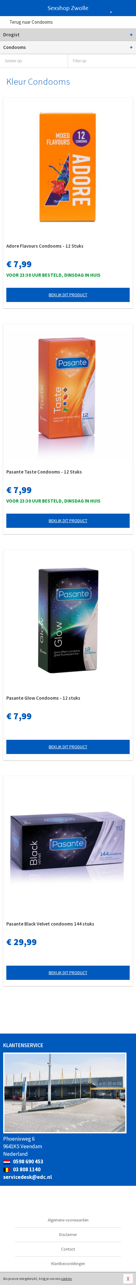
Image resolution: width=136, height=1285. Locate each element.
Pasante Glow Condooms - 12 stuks (43, 698)
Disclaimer (68, 1234)
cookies (66, 1278)
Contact (68, 1249)
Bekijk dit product (68, 295)
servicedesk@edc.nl (27, 1176)
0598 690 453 (27, 1161)
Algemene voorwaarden (68, 1220)
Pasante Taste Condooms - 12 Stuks (44, 472)
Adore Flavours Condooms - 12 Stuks (44, 246)
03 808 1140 (26, 1169)
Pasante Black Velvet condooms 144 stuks (50, 924)
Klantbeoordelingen (68, 1263)
